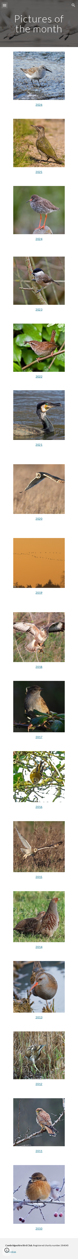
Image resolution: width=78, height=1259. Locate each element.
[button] (4, 5)
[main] (39, 23)
